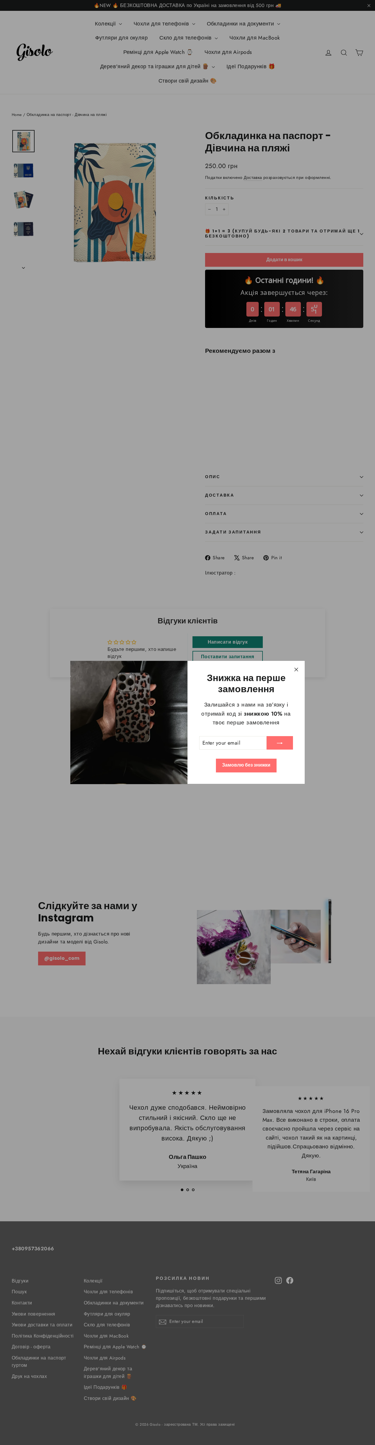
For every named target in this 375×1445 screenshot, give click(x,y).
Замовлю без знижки (246, 765)
